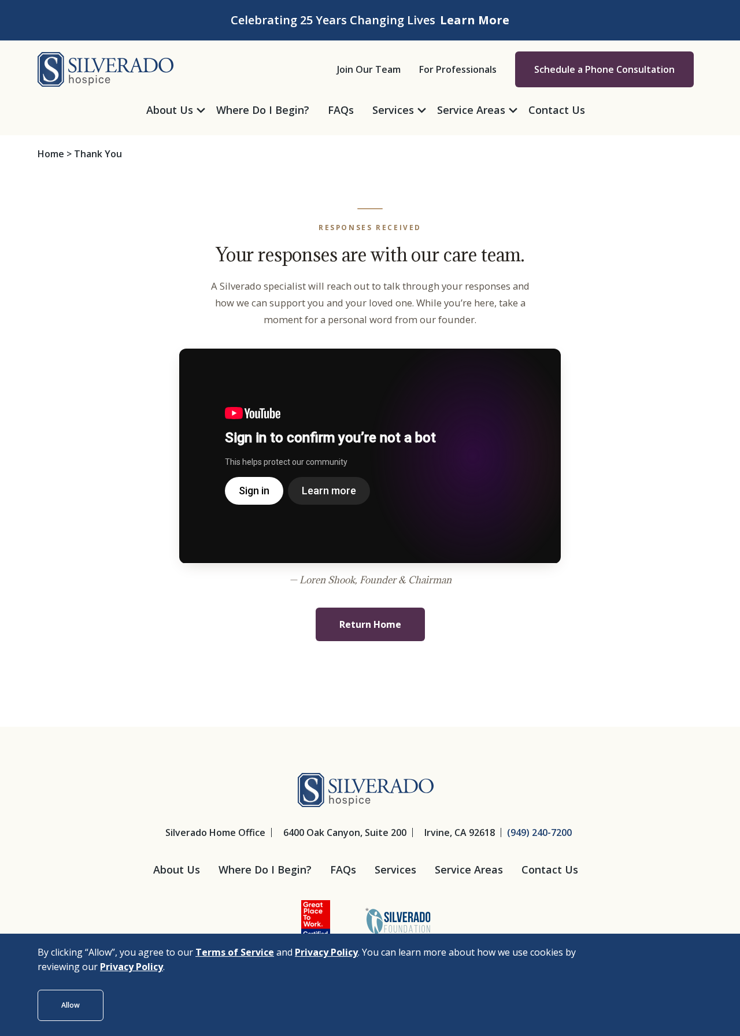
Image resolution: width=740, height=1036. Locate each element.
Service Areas (469, 869)
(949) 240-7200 (539, 832)
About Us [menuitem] (169, 110)
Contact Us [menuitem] (556, 110)
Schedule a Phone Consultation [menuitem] (604, 69)
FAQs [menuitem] (341, 110)
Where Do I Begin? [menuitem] (262, 110)
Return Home (370, 624)
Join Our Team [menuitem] (369, 69)
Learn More (474, 20)
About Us (176, 869)
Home (51, 153)
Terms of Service (234, 952)
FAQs (343, 869)
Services (395, 869)
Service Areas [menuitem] (471, 110)
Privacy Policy (326, 952)
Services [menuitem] (393, 110)
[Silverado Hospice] (105, 68)
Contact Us (549, 869)
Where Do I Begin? (265, 869)
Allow (70, 1005)
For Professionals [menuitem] (458, 69)
